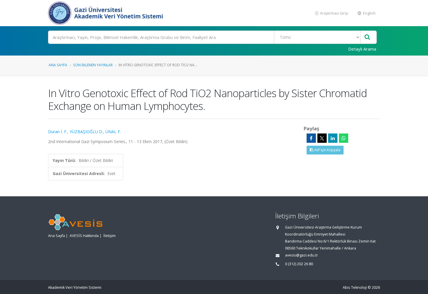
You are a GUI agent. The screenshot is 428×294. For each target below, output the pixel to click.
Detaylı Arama (362, 49)
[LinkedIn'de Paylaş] (332, 138)
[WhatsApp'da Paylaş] (343, 138)
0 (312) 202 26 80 (299, 263)
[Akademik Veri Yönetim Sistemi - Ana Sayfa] (60, 13)
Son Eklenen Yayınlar (93, 65)
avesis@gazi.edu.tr (301, 255)
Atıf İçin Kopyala (326, 149)
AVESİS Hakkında (84, 235)
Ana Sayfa (58, 65)
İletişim (109, 235)
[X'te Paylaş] (322, 138)
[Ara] (367, 37)
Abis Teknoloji (355, 287)
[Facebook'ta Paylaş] (311, 138)
